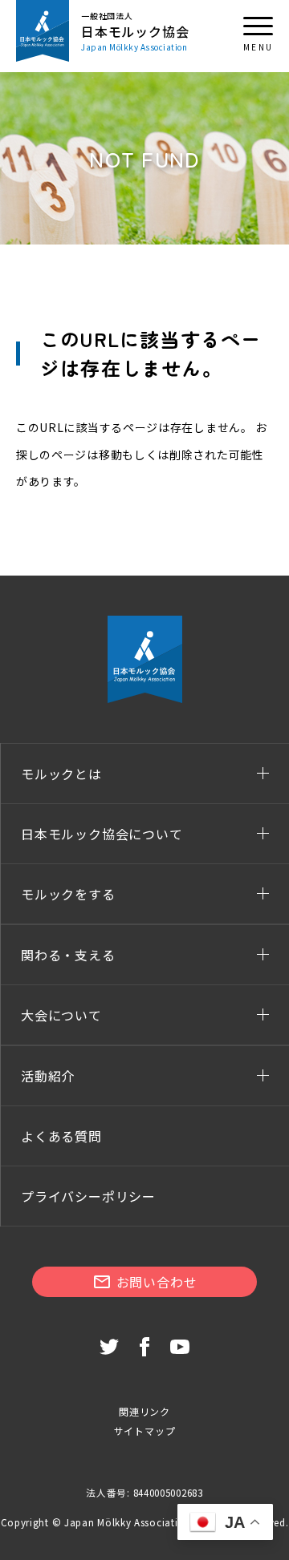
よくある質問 (61, 1136)
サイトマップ (145, 1430)
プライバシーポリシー (88, 1196)
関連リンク (144, 1411)
